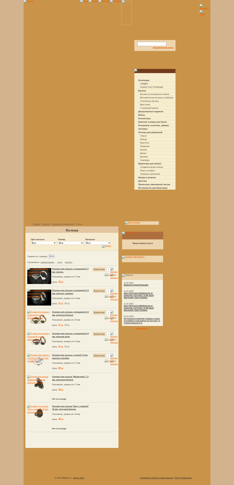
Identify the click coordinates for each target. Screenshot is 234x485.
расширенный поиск (163, 47)
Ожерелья (145, 146)
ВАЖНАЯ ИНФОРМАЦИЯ (136, 285)
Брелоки (144, 157)
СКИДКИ (144, 84)
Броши (143, 153)
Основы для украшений (150, 132)
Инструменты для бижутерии (152, 188)
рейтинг (68, 262)
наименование (47, 262)
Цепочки (142, 181)
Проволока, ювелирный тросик (154, 184)
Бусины (142, 91)
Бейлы (141, 115)
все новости (142, 328)
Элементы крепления (150, 174)
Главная (36, 224)
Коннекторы (144, 118)
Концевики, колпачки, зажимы (153, 125)
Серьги (143, 136)
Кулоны (143, 150)
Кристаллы (145, 104)
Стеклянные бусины (149, 101)
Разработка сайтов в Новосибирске (156, 478)
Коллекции (143, 80)
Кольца (143, 139)
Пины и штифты (147, 170)
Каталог (46, 224)
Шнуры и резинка (147, 177)
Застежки (143, 129)
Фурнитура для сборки (149, 163)
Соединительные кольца (151, 167)
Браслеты (144, 143)
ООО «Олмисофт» (183, 478)
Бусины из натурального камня (154, 94)
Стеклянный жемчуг (149, 108)
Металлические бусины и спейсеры (156, 97)
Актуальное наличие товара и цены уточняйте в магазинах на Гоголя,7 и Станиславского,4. (142, 320)
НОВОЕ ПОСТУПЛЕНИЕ (151, 87)
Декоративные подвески (150, 111)
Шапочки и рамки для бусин (152, 122)
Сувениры (145, 160)
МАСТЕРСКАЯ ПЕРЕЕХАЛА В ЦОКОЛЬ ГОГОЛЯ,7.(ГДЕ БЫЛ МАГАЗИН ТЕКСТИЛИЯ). (139, 295)
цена (59, 262)
